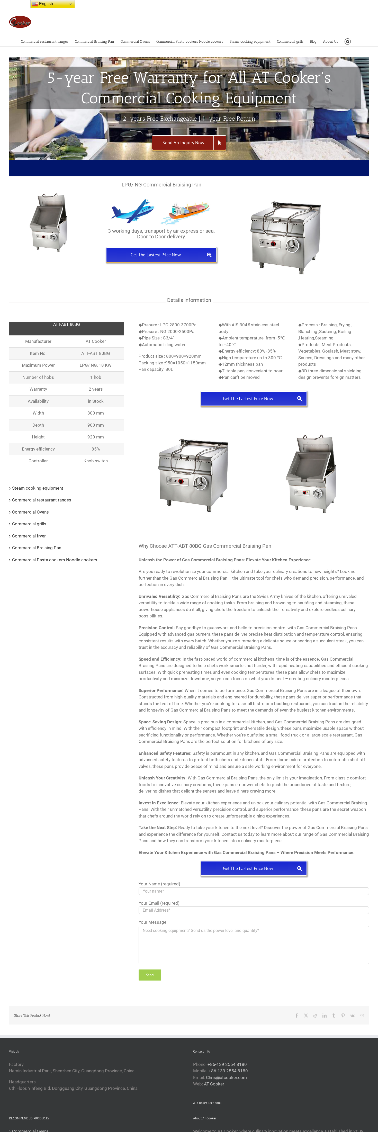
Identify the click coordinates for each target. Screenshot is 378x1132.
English (45, 4)
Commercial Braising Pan (36, 547)
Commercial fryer (29, 535)
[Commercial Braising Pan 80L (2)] (194, 421)
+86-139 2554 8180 (227, 1064)
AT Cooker (214, 1083)
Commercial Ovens (30, 512)
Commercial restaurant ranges (41, 499)
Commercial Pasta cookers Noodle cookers (54, 559)
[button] (348, 41)
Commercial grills (29, 523)
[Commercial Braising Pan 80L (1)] (313, 421)
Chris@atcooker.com (226, 1077)
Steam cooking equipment (37, 488)
